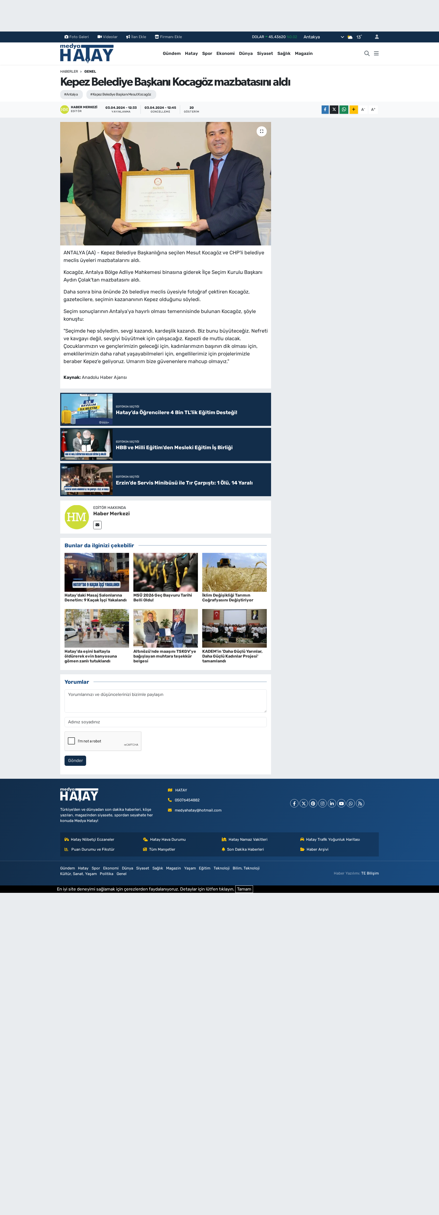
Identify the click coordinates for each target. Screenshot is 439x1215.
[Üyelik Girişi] (375, 37)
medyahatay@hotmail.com (198, 810)
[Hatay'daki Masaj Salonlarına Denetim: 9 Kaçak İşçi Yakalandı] (97, 571)
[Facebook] (294, 803)
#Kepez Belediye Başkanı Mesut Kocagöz (120, 94)
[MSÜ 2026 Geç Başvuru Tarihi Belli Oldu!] (165, 571)
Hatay (191, 53)
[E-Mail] (97, 525)
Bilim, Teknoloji (246, 868)
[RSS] (360, 803)
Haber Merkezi (111, 513)
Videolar (110, 37)
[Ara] (367, 53)
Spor (207, 53)
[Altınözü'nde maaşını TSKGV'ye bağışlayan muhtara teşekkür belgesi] (165, 628)
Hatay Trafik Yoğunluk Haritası (333, 839)
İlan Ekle (138, 37)
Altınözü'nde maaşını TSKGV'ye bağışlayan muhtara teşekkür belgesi (164, 656)
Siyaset (265, 53)
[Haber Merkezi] (77, 516)
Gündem (172, 53)
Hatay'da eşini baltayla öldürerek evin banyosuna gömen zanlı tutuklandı (91, 656)
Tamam (244, 889)
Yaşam (190, 868)
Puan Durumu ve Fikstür (92, 849)
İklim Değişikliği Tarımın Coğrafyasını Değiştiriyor (227, 597)
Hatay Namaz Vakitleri (248, 839)
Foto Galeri (79, 37)
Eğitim (204, 868)
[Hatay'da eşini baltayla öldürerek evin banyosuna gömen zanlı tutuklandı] (97, 628)
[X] (304, 803)
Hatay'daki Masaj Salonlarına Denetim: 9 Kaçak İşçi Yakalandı (96, 597)
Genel (90, 71)
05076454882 (187, 800)
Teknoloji (222, 868)
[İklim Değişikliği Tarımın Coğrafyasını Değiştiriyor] (234, 571)
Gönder (75, 760)
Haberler (69, 71)
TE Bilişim (370, 873)
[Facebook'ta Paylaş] (325, 109)
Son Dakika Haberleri (245, 849)
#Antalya (71, 94)
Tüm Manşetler (162, 849)
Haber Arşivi (317, 849)
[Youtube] (341, 803)
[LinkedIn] (332, 803)
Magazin (304, 53)
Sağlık (284, 53)
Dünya (246, 53)
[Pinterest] (313, 803)
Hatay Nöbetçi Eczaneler (92, 839)
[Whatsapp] (351, 803)
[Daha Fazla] (354, 109)
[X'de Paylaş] (334, 109)
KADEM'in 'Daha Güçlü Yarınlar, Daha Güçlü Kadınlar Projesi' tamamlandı (232, 656)
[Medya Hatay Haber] (87, 53)
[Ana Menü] (376, 53)
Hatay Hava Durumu (168, 839)
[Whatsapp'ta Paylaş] (343, 109)
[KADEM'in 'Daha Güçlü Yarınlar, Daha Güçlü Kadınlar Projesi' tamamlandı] (234, 628)
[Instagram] (322, 803)
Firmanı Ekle (171, 37)
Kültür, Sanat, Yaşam (78, 873)
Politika (106, 873)
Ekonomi (225, 53)
